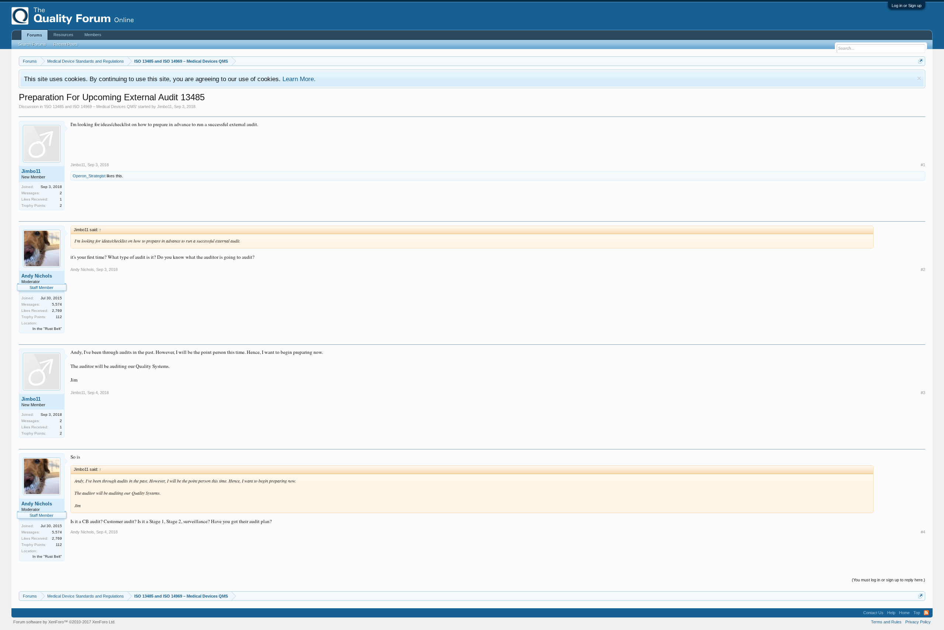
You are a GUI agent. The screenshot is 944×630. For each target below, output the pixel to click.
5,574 (57, 304)
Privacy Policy (918, 622)
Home (904, 612)
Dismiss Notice (919, 78)
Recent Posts (65, 44)
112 (59, 317)
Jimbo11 (164, 106)
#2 (923, 269)
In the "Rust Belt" (47, 329)
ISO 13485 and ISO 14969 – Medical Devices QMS (90, 106)
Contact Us (873, 612)
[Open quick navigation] (920, 61)
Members (92, 34)
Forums (34, 35)
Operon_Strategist (89, 176)
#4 (923, 532)
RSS (926, 612)
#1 (923, 165)
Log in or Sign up (907, 5)
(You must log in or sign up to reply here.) (888, 580)
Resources (63, 34)
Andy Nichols (36, 276)
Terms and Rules (886, 622)
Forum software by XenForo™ (64, 622)
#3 (923, 392)
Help (891, 612)
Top (916, 612)
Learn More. (299, 79)
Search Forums (32, 44)
